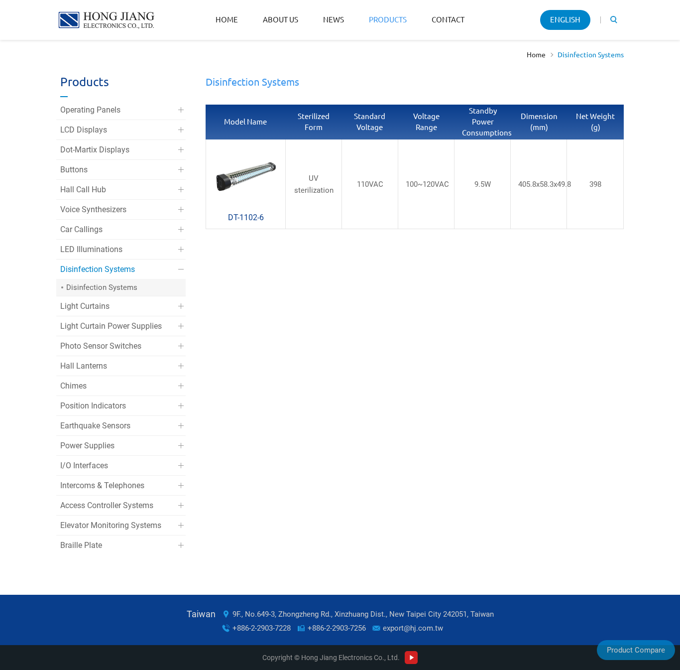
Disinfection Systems (591, 55)
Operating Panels (90, 110)
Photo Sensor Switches (100, 346)
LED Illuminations (91, 249)
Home (227, 19)
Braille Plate (81, 545)
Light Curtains (85, 306)
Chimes (73, 386)
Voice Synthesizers (93, 209)
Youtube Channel (411, 657)
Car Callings (81, 229)
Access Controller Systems (106, 505)
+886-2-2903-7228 (261, 628)
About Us (280, 19)
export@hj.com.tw (413, 628)
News (333, 19)
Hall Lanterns (83, 366)
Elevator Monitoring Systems (110, 525)
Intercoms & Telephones (102, 485)
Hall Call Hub (83, 189)
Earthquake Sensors (95, 425)
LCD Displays (83, 129)
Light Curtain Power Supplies (111, 326)
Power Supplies (87, 445)
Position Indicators (93, 405)
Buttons (74, 169)
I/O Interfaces (84, 465)
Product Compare (636, 650)
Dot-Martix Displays (94, 149)
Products (388, 19)
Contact (448, 19)
